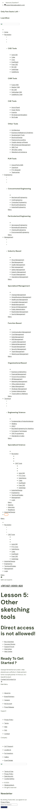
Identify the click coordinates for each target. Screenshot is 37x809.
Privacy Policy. (5, 802)
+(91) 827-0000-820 (12, 585)
